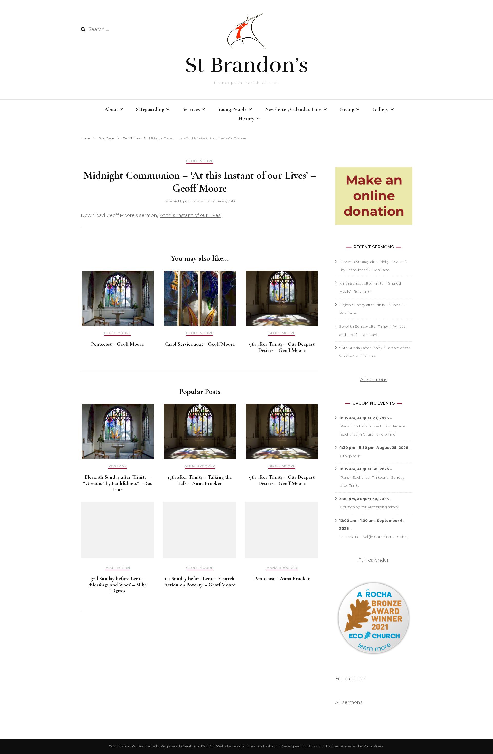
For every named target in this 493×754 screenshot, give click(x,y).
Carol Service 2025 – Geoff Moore (200, 344)
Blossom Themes (322, 746)
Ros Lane (117, 466)
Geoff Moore (199, 161)
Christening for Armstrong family (369, 507)
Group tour (350, 456)
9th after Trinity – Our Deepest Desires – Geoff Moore (282, 347)
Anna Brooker (200, 466)
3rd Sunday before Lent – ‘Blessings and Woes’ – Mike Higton (118, 585)
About (111, 109)
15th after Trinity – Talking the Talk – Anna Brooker (200, 480)
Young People (232, 109)
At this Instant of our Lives (190, 215)
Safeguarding (150, 109)
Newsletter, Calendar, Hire (293, 109)
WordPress (373, 746)
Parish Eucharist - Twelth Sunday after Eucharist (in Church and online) (373, 430)
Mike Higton (179, 201)
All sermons (373, 379)
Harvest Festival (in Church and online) (374, 536)
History (246, 119)
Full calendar (373, 560)
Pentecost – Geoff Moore (117, 344)
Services (191, 109)
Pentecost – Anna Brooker (282, 579)
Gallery (380, 109)
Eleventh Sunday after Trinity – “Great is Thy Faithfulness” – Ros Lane (117, 483)
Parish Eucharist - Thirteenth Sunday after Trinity (372, 481)
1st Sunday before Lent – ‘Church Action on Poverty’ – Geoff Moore (199, 582)
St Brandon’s (246, 65)
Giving (347, 109)
